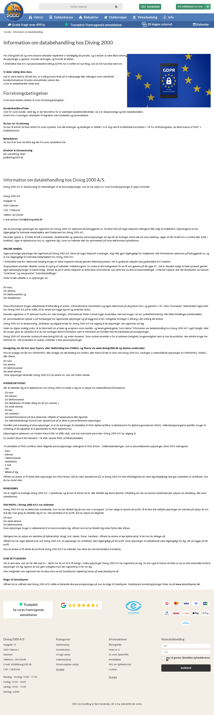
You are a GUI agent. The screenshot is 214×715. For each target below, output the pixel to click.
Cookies (113, 669)
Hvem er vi (114, 649)
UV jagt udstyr (63, 654)
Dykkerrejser (118, 17)
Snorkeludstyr (63, 649)
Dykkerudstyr (63, 644)
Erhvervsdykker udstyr (67, 664)
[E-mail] (186, 652)
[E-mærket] (133, 613)
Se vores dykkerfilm (119, 654)
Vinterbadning (147, 17)
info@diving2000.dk (30, 219)
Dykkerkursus (63, 17)
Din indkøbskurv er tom (190, 7)
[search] (116, 6)
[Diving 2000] (13, 11)
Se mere (60, 669)
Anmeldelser (115, 659)
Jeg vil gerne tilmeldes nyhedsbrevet (188, 658)
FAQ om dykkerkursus (120, 664)
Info (171, 17)
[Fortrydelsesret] (144, 26)
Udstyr (38, 17)
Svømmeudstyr (63, 659)
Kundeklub (153, 6)
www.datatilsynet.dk (188, 584)
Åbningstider (115, 644)
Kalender (202, 24)
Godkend (186, 668)
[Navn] (186, 645)
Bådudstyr (91, 17)
